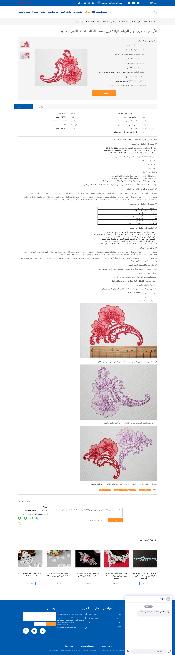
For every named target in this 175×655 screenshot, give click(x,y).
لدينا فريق (120, 626)
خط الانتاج (92, 614)
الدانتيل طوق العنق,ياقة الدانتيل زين (125, 490)
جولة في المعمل (66, 12)
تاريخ (118, 618)
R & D (91, 622)
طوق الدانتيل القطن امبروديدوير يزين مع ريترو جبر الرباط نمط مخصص (116, 575)
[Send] (128, 651)
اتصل (115, 520)
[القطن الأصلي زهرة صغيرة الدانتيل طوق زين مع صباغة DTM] (59, 558)
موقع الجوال (68, 646)
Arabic (154, 3)
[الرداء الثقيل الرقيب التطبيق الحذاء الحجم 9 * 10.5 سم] (30, 558)
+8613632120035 (32, 510)
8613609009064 (39, 514)
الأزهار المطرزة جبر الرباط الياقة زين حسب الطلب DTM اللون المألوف (100, 21)
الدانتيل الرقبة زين (145, 490)
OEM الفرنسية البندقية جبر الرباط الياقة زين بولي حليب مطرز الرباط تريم (145, 575)
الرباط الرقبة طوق (105, 490)
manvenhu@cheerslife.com (112, 3)
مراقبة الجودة (53, 12)
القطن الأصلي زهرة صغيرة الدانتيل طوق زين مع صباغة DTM (58, 574)
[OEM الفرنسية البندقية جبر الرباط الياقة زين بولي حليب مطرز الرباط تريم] (145, 558)
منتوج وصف (40, 106)
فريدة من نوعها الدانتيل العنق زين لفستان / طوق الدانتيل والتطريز (87, 574)
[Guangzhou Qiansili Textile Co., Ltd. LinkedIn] (129, 3)
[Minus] (128, 599)
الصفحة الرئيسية (102, 12)
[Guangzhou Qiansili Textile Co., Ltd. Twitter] (134, 3)
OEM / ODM (93, 618)
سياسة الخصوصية (88, 646)
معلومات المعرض (24, 12)
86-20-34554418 (87, 3)
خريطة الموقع (107, 646)
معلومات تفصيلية (23, 106)
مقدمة (119, 614)
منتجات (87, 12)
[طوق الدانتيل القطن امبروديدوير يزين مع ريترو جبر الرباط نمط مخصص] (116, 558)
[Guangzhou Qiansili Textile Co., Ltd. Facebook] (139, 3)
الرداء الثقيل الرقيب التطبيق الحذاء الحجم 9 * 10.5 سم (30, 574)
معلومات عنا (78, 12)
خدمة (118, 622)
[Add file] (169, 651)
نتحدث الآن (34, 12)
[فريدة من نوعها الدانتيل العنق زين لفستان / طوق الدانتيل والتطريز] (87, 558)
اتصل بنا (43, 12)
